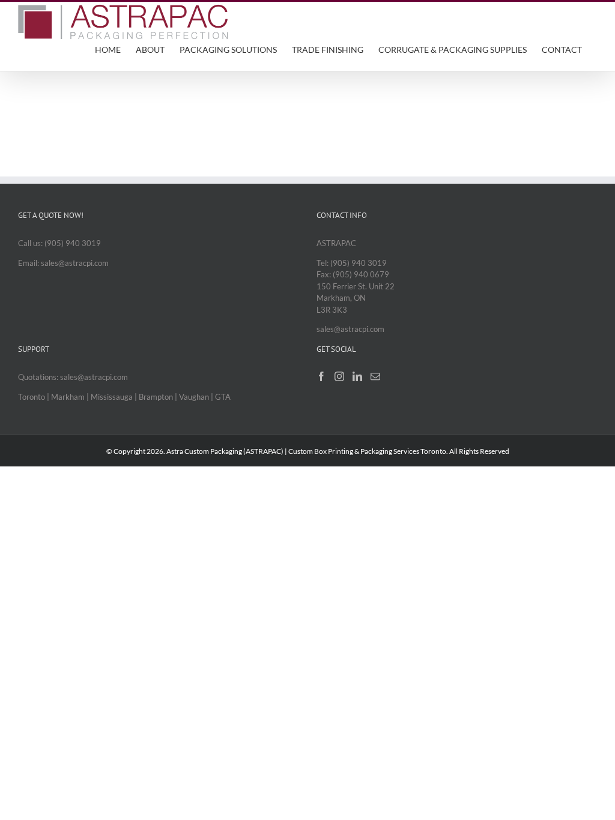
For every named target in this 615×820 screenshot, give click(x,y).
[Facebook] (321, 376)
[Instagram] (339, 376)
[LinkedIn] (357, 376)
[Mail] (375, 376)
